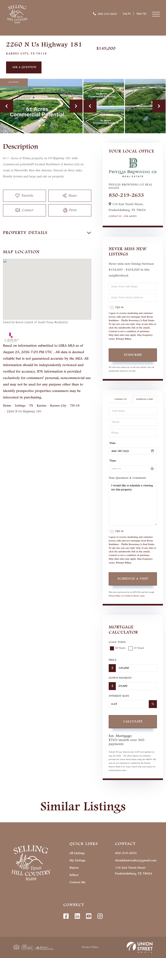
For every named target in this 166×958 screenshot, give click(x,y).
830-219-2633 (107, 14)
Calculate (133, 721)
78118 (75, 405)
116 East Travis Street (133, 870)
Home (7, 405)
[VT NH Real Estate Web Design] (140, 947)
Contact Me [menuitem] (77, 882)
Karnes (41, 405)
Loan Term (117, 642)
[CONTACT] (24, 67)
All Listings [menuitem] (77, 853)
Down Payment (120, 678)
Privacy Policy (123, 339)
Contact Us (115, 216)
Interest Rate (119, 696)
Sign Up (141, 13)
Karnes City (58, 405)
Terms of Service (132, 596)
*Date (112, 443)
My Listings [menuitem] (77, 860)
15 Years (138, 648)
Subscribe (133, 355)
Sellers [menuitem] (73, 875)
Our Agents (130, 216)
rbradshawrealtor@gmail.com (135, 860)
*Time (112, 460)
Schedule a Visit (144, 399)
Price (112, 660)
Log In (127, 13)
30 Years (120, 648)
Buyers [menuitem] (74, 867)
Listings (20, 405)
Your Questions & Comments (127, 478)
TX (31, 405)
